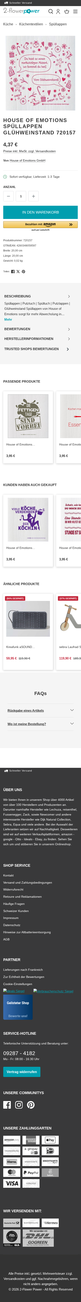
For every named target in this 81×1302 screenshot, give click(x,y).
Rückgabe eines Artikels (29, 710)
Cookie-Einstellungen (17, 984)
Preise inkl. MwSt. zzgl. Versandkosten (29, 151)
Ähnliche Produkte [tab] (26, 584)
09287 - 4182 (19, 1053)
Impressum (11, 918)
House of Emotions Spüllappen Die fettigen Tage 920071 (26, 445)
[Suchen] (50, 11)
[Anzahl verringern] (8, 196)
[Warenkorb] (66, 11)
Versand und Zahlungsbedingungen (27, 882)
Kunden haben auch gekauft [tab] (34, 485)
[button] (40, 226)
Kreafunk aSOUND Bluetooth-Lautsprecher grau (28, 647)
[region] (40, 73)
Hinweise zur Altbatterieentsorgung (27, 932)
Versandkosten (14, 1279)
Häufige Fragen (14, 904)
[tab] (37, 308)
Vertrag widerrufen (23, 1072)
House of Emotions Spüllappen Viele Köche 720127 (22, 548)
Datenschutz (11, 925)
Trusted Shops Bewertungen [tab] (31, 350)
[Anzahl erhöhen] (33, 196)
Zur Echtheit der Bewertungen (23, 977)
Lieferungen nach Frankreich (23, 969)
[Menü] (75, 11)
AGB (6, 939)
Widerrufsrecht (13, 889)
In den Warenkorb (40, 212)
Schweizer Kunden (16, 911)
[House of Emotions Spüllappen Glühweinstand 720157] (40, 73)
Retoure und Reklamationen (22, 896)
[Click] (21, 11)
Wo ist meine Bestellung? (30, 724)
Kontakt (8, 875)
